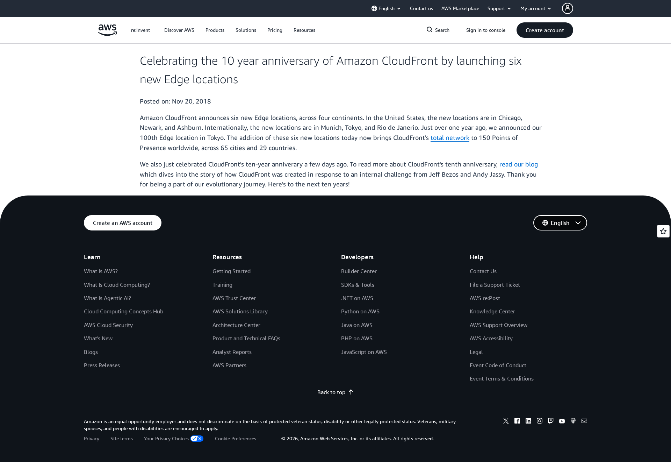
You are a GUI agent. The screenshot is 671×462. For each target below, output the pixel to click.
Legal (476, 351)
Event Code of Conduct (498, 365)
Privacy (91, 438)
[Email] (584, 422)
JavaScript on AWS (364, 351)
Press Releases (102, 365)
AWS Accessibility (491, 338)
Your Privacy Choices (166, 438)
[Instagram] (539, 422)
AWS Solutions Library (240, 311)
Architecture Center (236, 324)
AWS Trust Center (234, 297)
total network (450, 137)
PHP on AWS (357, 338)
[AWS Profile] (567, 8)
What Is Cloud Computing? (117, 284)
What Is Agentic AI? (107, 297)
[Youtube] (562, 422)
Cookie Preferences (235, 438)
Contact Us (483, 271)
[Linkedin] (528, 422)
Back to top (331, 392)
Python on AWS (360, 311)
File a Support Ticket (495, 284)
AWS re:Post (485, 297)
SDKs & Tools (357, 284)
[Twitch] (551, 422)
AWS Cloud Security (108, 324)
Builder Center (359, 271)
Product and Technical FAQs (246, 338)
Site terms (121, 438)
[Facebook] (517, 422)
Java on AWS (357, 324)
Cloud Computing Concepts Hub (123, 311)
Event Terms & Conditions (502, 378)
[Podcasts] (573, 422)
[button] (179, 30)
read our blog (518, 164)
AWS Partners (229, 365)
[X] (506, 422)
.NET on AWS (357, 297)
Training (222, 284)
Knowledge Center (492, 311)
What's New (98, 338)
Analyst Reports (232, 351)
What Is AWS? (101, 271)
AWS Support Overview (498, 324)
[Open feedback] (663, 231)
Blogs (91, 351)
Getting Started (231, 271)
